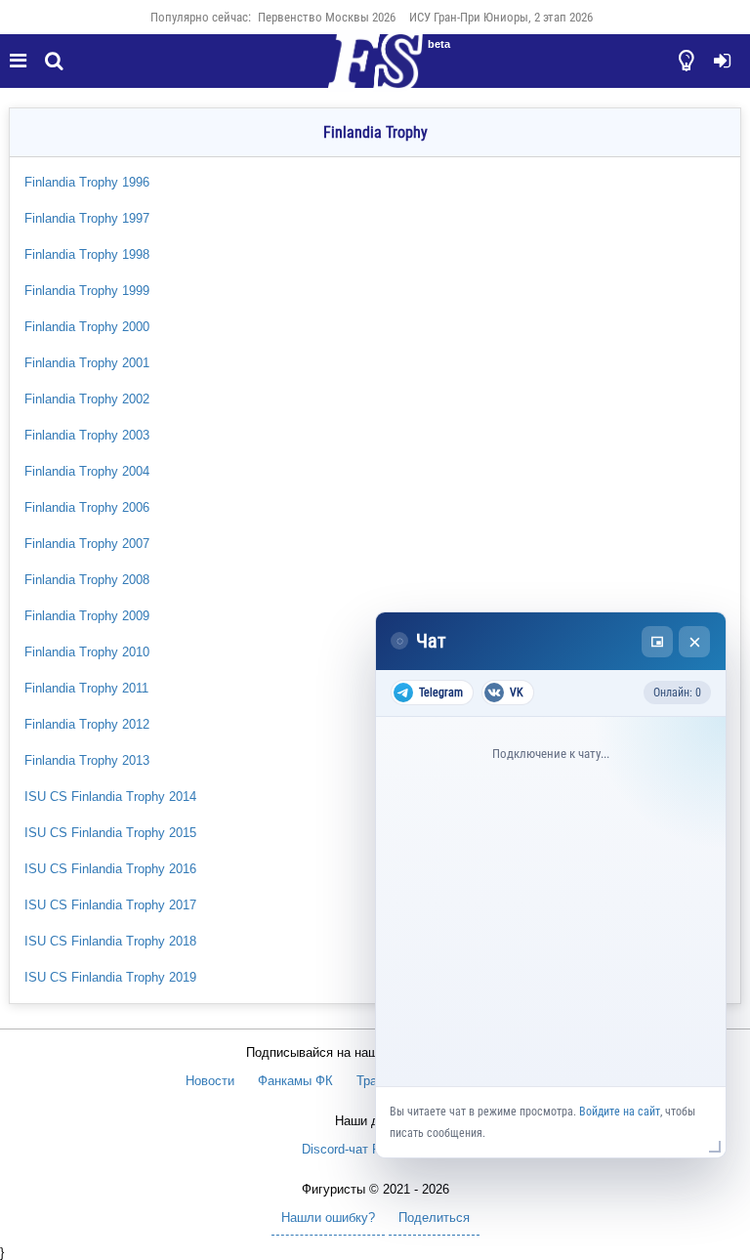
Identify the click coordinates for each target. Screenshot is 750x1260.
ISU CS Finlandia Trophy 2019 (110, 977)
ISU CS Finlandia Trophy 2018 (110, 941)
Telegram (441, 692)
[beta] (375, 72)
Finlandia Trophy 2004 (86, 471)
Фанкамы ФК (295, 1080)
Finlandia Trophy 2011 (86, 688)
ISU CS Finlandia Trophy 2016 (110, 868)
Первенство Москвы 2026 (327, 17)
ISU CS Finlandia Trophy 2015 (110, 832)
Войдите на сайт (619, 1111)
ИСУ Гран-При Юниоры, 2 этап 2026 (501, 17)
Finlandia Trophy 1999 (86, 290)
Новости (210, 1080)
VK (516, 692)
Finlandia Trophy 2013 (86, 760)
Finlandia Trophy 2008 (86, 579)
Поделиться (434, 1217)
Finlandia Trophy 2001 (86, 363)
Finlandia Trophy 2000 (86, 326)
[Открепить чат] (657, 641)
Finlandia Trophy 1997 (86, 218)
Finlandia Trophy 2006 (86, 507)
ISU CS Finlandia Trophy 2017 (110, 905)
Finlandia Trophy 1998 (86, 254)
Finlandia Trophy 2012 (86, 724)
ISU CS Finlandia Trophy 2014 (110, 796)
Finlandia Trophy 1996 (86, 182)
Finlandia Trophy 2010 (86, 652)
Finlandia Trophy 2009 (86, 616)
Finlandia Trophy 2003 (86, 435)
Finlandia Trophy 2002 (86, 399)
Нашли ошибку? (328, 1217)
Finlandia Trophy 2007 (86, 543)
